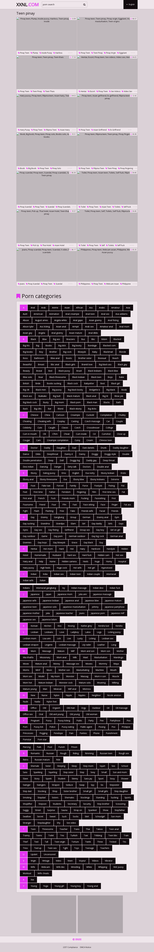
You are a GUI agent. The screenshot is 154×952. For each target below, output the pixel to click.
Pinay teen (24, 53)
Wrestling (75, 867)
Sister (48, 765)
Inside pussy (46, 53)
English (75, 473)
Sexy (93, 772)
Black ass (27, 396)
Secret (40, 816)
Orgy (83, 707)
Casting (75, 421)
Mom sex (27, 676)
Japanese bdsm (49, 619)
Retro (25, 759)
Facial (102, 510)
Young (34, 885)
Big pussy (57, 389)
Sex (113, 765)
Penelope (58, 733)
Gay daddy (97, 523)
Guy (101, 542)
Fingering (81, 492)
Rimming (89, 753)
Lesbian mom (29, 638)
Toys (76, 848)
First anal (27, 498)
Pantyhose (115, 720)
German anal (116, 536)
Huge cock (62, 567)
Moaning (101, 682)
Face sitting (88, 504)
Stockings (85, 797)
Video (58, 860)
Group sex (85, 529)
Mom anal (61, 657)
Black (33, 339)
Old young (75, 714)
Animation (54, 313)
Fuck (53, 498)
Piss (129, 720)
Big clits (38, 408)
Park (39, 747)
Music (49, 670)
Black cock (72, 383)
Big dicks (92, 408)
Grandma (45, 523)
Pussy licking (64, 720)
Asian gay (27, 332)
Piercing (27, 747)
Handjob (111, 548)
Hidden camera (69, 561)
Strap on (78, 810)
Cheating (27, 421)
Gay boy (100, 529)
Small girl (87, 791)
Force (85, 485)
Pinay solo (56, 168)
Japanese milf (117, 613)
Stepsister (114, 784)
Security (87, 803)
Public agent (86, 726)
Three (100, 841)
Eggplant (123, 53)
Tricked (112, 841)
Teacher (64, 829)
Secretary (72, 803)
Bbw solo (27, 377)
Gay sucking (28, 523)
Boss (25, 358)
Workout (27, 873)
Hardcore (95, 548)
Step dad (27, 791)
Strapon (56, 784)
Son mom (116, 816)
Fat (123, 492)
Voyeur (82, 860)
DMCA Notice (85, 947)
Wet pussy (118, 867)
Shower (124, 778)
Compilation (106, 415)
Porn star (42, 739)
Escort (92, 91)
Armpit (75, 326)
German (86, 517)
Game (44, 536)
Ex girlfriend (115, 130)
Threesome (47, 829)
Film (94, 492)
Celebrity (27, 427)
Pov (113, 726)
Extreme (115, 479)
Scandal (50, 207)
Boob (22, 168)
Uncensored (49, 854)
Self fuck (127, 207)
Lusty (80, 638)
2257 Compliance (70, 947)
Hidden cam (103, 555)
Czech (77, 427)
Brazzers (70, 339)
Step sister (68, 772)
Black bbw (113, 370)
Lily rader (86, 644)
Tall (46, 841)
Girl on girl (115, 529)
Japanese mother (31, 613)
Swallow (27, 816)
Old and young (56, 714)
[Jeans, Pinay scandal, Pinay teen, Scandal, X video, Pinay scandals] (47, 265)
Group (73, 517)
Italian (43, 580)
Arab (43, 307)
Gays (121, 523)
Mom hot (27, 682)
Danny (82, 454)
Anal (33, 307)
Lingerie (48, 644)
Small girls (103, 791)
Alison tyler (28, 326)
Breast (41, 364)
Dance (26, 454)
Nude (25, 701)
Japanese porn (98, 613)
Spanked (92, 810)
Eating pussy (49, 473)
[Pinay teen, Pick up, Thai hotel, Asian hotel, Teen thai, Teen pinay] (47, 226)
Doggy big (75, 460)
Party (91, 720)
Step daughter (121, 791)
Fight (25, 510)
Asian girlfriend (100, 130)
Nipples (81, 695)
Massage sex (72, 663)
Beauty (26, 370)
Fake (72, 510)
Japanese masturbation (74, 606)
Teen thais (49, 91)
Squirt (102, 765)
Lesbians (49, 632)
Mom (33, 651)
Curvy (77, 440)
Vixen (70, 860)
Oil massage (122, 707)
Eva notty (90, 473)
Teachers (104, 848)
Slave (25, 778)
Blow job (118, 396)
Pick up (35, 245)
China (47, 415)
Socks (76, 816)
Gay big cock (98, 536)
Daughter (61, 447)
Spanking (38, 772)
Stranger (27, 822)
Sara (25, 772)
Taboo (99, 829)
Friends (114, 510)
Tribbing (98, 835)
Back (25, 408)
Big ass (56, 339)
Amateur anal (106, 326)
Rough (63, 753)
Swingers (41, 784)
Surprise (51, 810)
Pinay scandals (63, 207)
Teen (33, 829)
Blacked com (109, 345)
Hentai (83, 91)
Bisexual (102, 358)
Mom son (105, 651)
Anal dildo (93, 332)
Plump (35, 53)
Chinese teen (105, 440)
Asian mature (75, 332)
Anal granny (57, 332)
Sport (101, 778)
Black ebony (76, 408)
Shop (54, 791)
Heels (85, 561)
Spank (49, 778)
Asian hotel (59, 245)
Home (52, 561)
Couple (119, 421)
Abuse (26, 320)
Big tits (26, 345)
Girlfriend (69, 529)
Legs (99, 632)
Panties (83, 733)
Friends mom (68, 498)
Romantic (35, 753)
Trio (62, 835)
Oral (41, 714)
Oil (108, 707)
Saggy (26, 810)
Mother (120, 651)
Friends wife (87, 510)
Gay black (88, 542)
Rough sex (124, 753)
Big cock (67, 351)
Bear (40, 377)
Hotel (25, 555)
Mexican (58, 688)
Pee (102, 720)
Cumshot (106, 433)
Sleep (74, 765)
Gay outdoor (29, 536)
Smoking (27, 797)
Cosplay (61, 421)
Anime (55, 307)
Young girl (59, 885)
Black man (92, 402)
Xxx (32, 879)
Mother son (64, 670)
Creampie (75, 415)
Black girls (70, 364)
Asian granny (95, 320)
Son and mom (120, 772)
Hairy (82, 548)
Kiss (60, 625)
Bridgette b (94, 389)
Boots (69, 358)
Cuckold (90, 415)
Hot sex (119, 555)
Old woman (91, 714)
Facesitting (100, 498)
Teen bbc (112, 835)
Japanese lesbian (51, 600)
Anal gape (78, 320)
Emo (64, 473)
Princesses (28, 733)
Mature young (30, 688)
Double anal (103, 466)
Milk (75, 657)
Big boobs (28, 351)
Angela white (60, 320)
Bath (118, 402)
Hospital (122, 561)
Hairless (58, 53)
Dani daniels (88, 447)
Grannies (27, 542)
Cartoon (60, 415)
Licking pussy (114, 632)
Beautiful (27, 364)
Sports (128, 797)
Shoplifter (27, 803)
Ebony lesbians (97, 479)
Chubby (122, 415)
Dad (74, 447)
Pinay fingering (126, 168)
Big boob (32, 168)
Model (41, 676)
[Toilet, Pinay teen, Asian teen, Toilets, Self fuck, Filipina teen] (107, 188)
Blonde (122, 351)
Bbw (44, 339)
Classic (65, 427)
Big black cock (30, 402)
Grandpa (60, 523)
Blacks (106, 402)
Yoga (45, 885)
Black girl (115, 383)
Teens (39, 835)
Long (113, 644)
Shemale (35, 765)
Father (52, 492)
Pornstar (27, 739)
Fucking (84, 498)
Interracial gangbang (46, 587)
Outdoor (96, 707)
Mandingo (118, 657)
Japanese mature (113, 600)
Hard (61, 548)
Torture (75, 841)
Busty (46, 402)
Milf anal (72, 688)
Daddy (47, 447)
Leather (101, 644)
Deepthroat (52, 454)
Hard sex (71, 555)
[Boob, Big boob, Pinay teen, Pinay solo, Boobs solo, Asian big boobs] (47, 149)
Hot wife (77, 567)
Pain (71, 733)
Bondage (92, 345)
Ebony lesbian (107, 473)
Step (82, 772)
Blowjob (82, 351)
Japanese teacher (64, 613)
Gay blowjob (59, 542)
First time (38, 492)
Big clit (26, 389)
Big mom (59, 402)
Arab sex (89, 326)
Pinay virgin (111, 53)
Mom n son (100, 676)
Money (56, 663)
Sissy (112, 778)
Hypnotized (106, 567)
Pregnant (35, 720)
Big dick (62, 345)
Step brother (103, 803)
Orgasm (56, 707)
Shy (58, 822)
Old (44, 707)
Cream (89, 440)
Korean (34, 625)
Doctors (87, 466)
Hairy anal (27, 561)
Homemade (40, 555)
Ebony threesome (48, 479)
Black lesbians (95, 370)
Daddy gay (91, 460)
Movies (88, 663)
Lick (59, 638)
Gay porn (58, 536)
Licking (92, 638)
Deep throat (109, 460)
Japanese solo (50, 606)
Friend (42, 504)
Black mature (73, 396)
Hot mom (48, 548)
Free (62, 510)
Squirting (53, 772)
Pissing (102, 726)
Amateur (115, 307)
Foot (33, 485)
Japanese (35, 594)
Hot (72, 548)
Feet (25, 492)
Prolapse (126, 726)
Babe (121, 377)
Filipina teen (51, 130)
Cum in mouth (30, 433)
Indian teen (75, 574)
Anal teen (90, 313)
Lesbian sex (107, 638)
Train (126, 835)
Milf (72, 651)
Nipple (69, 695)
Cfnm (55, 433)
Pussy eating (68, 726)
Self (103, 245)
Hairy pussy (25, 130)
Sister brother (70, 791)
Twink (88, 841)
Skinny (75, 778)
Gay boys (42, 542)
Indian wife (28, 580)
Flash (36, 510)
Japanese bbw (92, 600)
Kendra (119, 625)
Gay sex (38, 529)
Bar (49, 408)
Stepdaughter (44, 822)
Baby (94, 351)
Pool (50, 747)
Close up (121, 433)
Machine (99, 670)
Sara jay (88, 778)
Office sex (28, 714)
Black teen (96, 377)
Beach (115, 358)
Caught (51, 427)
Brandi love (87, 364)
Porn (25, 726)
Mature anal (41, 663)
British (26, 383)
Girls (110, 523)
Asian (67, 307)
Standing (100, 797)
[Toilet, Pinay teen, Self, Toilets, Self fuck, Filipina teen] (107, 226)
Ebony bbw (78, 479)
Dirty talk (72, 466)
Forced (60, 485)
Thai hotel (46, 245)
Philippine (126, 284)
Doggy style (110, 454)
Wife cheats (43, 873)
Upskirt (34, 854)
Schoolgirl (100, 816)
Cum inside (81, 433)
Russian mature (42, 759)
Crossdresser (93, 427)
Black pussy (64, 370)
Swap (82, 784)
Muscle (115, 676)
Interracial (111, 574)
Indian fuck (115, 587)
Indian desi (98, 587)
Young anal (92, 885)
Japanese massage (102, 594)
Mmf (37, 670)
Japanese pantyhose (115, 606)
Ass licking (45, 326)
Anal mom (124, 326)
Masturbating (82, 670)
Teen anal (114, 829)
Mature (61, 651)
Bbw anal (55, 358)
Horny (109, 561)
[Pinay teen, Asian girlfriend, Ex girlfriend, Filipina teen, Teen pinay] (107, 111)
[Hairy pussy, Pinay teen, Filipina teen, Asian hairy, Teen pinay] (47, 111)
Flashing (49, 510)
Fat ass (127, 504)
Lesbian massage (67, 644)
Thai (88, 829)
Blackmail (108, 351)
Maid (85, 657)
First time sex (109, 492)
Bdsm (104, 339)
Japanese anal (72, 600)
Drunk (103, 447)
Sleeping (61, 765)
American (38, 313)
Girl (83, 523)
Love (61, 632)
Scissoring (120, 803)
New (33, 695)
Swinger (27, 784)
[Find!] (83, 4)
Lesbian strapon (30, 644)
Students (57, 803)
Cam (38, 440)
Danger (57, 466)
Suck (64, 816)
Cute (40, 427)
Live (69, 638)
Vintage (45, 860)
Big (37, 345)
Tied (36, 841)
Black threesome (57, 377)
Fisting (111, 485)
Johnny (95, 606)
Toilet (83, 207)
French (41, 498)
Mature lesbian (45, 682)
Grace (74, 542)
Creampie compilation (57, 440)
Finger (115, 504)
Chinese (34, 415)
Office (34, 707)
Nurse (44, 695)
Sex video (71, 822)
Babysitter (89, 383)
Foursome (28, 504)
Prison (74, 747)
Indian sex (59, 574)
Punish (61, 747)
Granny (44, 517)
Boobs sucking (54, 383)
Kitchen (47, 625)
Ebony (34, 473)
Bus (83, 339)
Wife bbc (60, 867)
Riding (76, 753)
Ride (58, 759)
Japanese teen (30, 606)
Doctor (34, 447)
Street (38, 810)
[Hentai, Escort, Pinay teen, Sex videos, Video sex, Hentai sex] (107, 72)
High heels (45, 567)
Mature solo (85, 682)
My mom (55, 676)
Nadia (37, 701)
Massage (46, 651)
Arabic (102, 307)
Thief (25, 841)
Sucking (114, 797)
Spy (92, 784)
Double (125, 454)
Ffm (64, 504)
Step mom (88, 765)
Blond (60, 408)
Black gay (122, 364)
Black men (41, 389)
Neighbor (96, 695)
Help (41, 561)
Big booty (77, 345)
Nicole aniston (114, 695)
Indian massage (79, 587)
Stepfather (120, 810)
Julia (48, 613)
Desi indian (28, 466)
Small (104, 772)
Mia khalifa (28, 657)
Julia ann (83, 594)
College (109, 427)
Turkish (73, 835)
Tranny (26, 835)
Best (102, 383)
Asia (128, 307)
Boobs (48, 345)
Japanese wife (29, 600)
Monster (70, 676)
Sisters (55, 797)
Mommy (103, 663)
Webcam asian (112, 284)
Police (52, 726)
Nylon (56, 695)
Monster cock (65, 682)
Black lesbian (78, 377)
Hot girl (91, 567)
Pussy (49, 720)
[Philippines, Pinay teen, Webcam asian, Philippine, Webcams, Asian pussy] (107, 265)
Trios (25, 848)
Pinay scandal (26, 207)
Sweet (53, 816)
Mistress (87, 688)
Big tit (105, 396)
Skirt (87, 816)
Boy (41, 351)
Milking (115, 682)
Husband (56, 555)
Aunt (25, 313)
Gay (32, 517)
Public (79, 720)
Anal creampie (72, 313)
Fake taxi (46, 485)
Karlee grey (86, 625)
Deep (50, 460)
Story (36, 778)
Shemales (69, 797)
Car (108, 421)
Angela (41, 332)
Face (103, 504)
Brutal (39, 370)
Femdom (66, 492)
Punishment (111, 733)
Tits (124, 841)
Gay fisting (53, 529)
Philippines (85, 284)
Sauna (64, 810)
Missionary (45, 657)
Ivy (63, 587)
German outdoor (77, 536)
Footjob (98, 485)
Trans (76, 829)
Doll (62, 460)
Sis (102, 784)
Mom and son (87, 651)
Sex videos (115, 91)
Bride (37, 383)
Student (61, 778)
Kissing (71, 625)
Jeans (22, 284)
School (124, 765)
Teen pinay (98, 53)
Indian (34, 574)
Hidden (124, 548)
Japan (48, 594)
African (79, 307)
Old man (71, 707)
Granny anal (102, 517)
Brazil (79, 370)
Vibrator (108, 860)
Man (45, 688)
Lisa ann (47, 638)
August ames (41, 320)
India (45, 574)
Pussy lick (38, 726)
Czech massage (92, 421)
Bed (50, 370)
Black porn (75, 402)
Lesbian (34, 632)
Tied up (37, 848)
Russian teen (106, 753)
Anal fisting (113, 320)
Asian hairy (65, 130)
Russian (50, 753)
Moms (26, 670)
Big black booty (75, 389)
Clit (44, 433)
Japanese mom (65, 594)
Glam (73, 523)
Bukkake (42, 396)
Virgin (33, 860)
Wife (33, 867)
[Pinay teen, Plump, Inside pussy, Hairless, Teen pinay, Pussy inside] (47, 34)
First (114, 498)
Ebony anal (28, 479)
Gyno (25, 529)
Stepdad (42, 797)
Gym (117, 517)
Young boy (75, 885)
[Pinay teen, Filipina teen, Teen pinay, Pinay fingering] (107, 149)
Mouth (113, 670)
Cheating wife (44, 421)
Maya (116, 663)
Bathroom (39, 358)
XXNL (27, 5)
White (89, 867)
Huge (97, 561)
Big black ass (105, 364)
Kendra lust (103, 625)
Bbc (93, 339)
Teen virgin (59, 841)
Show (105, 810)
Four (54, 504)
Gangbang (59, 517)
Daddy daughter (120, 447)
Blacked (117, 339)
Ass (91, 307)
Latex (88, 632)
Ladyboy (75, 632)
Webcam (45, 867)
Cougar (26, 440)
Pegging (43, 733)
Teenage (89, 848)
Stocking (42, 791)
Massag (84, 676)
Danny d (69, 454)
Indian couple (93, 574)
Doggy (95, 454)
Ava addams (122, 313)
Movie (26, 663)
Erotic (123, 473)
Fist (123, 485)
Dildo (38, 454)
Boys (110, 377)
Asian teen (106, 207)
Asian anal (61, 326)
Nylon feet (51, 701)
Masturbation (100, 657)
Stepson (42, 803)
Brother (53, 351)
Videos (95, 860)
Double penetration (32, 460)
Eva (65, 479)
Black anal (91, 396)
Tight (65, 848)
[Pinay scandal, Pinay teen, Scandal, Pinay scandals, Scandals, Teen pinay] (47, 188)
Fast (75, 504)
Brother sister (85, 358)
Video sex (127, 91)
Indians (26, 587)
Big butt (57, 396)
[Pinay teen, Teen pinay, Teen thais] (47, 72)
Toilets (117, 207)
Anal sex (105, 313)
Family (73, 485)
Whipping (102, 867)
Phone (96, 733)
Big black (110, 389)
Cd (94, 433)
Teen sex (52, 848)
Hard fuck (86, 555)
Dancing (44, 466)
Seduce (69, 784)
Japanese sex (29, 619)
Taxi (86, 835)
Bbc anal (55, 364)
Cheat (67, 433)
